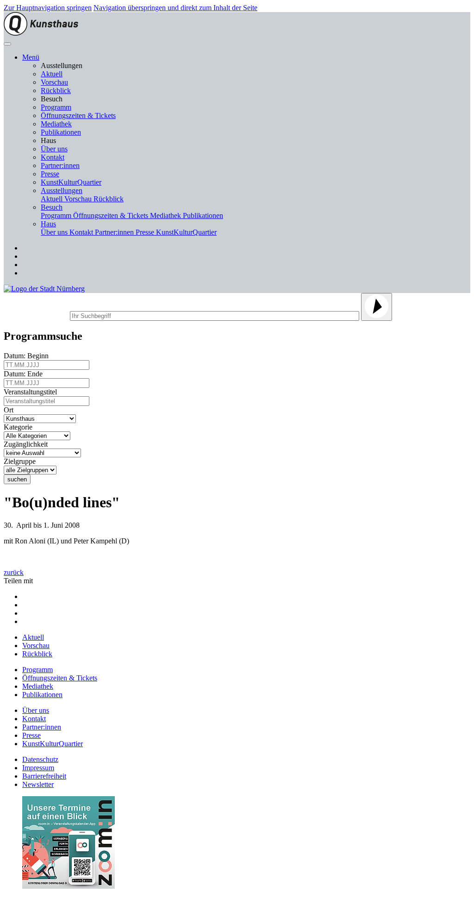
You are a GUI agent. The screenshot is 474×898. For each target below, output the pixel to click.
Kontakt (52, 157)
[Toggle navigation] (7, 44)
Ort (10, 410)
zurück (14, 572)
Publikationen (61, 132)
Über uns (54, 149)
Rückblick (56, 90)
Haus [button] (48, 224)
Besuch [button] (51, 207)
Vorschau (54, 82)
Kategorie (20, 427)
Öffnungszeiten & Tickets (78, 115)
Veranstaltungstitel (32, 392)
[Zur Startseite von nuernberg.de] (44, 289)
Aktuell (51, 74)
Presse (50, 174)
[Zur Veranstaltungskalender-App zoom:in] (68, 886)
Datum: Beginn (28, 356)
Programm (56, 107)
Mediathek (56, 124)
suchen (17, 479)
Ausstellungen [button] (61, 190)
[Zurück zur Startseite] (41, 33)
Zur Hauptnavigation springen (48, 8)
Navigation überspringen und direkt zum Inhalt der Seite (175, 8)
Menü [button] (30, 57)
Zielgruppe (21, 461)
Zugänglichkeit (27, 444)
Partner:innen (60, 165)
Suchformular (36, 314)
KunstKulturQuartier (71, 182)
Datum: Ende (25, 374)
